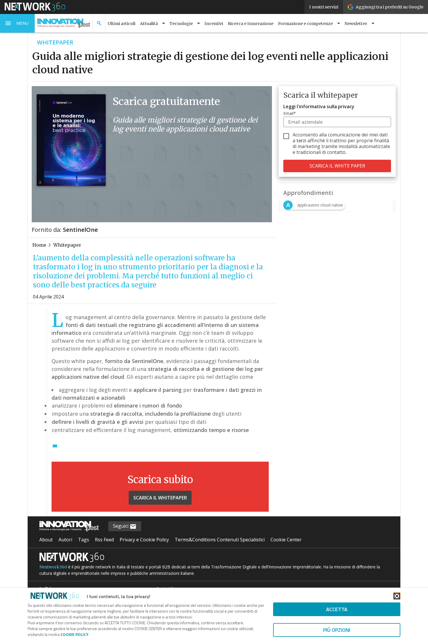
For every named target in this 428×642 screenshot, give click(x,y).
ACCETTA (336, 609)
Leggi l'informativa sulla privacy (318, 106)
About (46, 539)
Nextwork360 (53, 567)
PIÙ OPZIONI (336, 630)
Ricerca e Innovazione (250, 23)
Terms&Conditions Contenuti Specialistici (220, 539)
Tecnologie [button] (181, 23)
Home (39, 245)
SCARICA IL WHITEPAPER (160, 498)
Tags (83, 539)
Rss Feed (104, 539)
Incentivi (213, 23)
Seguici (121, 526)
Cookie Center (286, 539)
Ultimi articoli (121, 23)
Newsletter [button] (355, 23)
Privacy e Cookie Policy (144, 539)
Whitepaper (67, 245)
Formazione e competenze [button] (305, 23)
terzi (301, 140)
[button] (17, 23)
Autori (65, 539)
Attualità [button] (149, 23)
